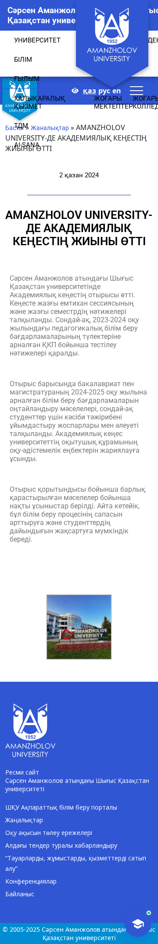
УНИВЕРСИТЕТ (37, 40)
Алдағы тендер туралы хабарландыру (61, 845)
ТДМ (21, 126)
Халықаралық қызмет (39, 102)
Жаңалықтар (24, 820)
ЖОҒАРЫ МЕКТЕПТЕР (113, 102)
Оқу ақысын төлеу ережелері (48, 832)
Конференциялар (31, 881)
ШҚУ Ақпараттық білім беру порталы (61, 807)
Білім (23, 59)
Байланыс (19, 894)
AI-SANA (27, 145)
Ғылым (27, 79)
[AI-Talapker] (138, 924)
